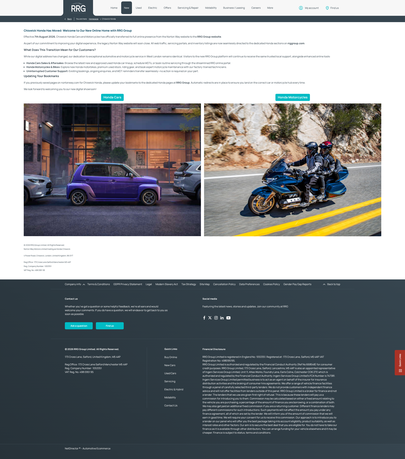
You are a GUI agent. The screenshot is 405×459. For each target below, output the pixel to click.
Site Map (205, 284)
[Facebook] (204, 317)
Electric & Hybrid (173, 389)
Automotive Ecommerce (96, 448)
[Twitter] (209, 317)
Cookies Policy (271, 284)
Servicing (169, 381)
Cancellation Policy (224, 284)
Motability (170, 397)
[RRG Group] (78, 8)
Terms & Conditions (98, 284)
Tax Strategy (188, 284)
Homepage (93, 19)
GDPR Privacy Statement (127, 284)
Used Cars (170, 373)
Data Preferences (249, 284)
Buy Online (170, 357)
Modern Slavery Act (167, 284)
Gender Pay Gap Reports (297, 284)
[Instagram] (216, 317)
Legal (149, 284)
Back (69, 19)
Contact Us (170, 405)
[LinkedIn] (221, 317)
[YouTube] (228, 318)
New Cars (169, 365)
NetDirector (72, 448)
